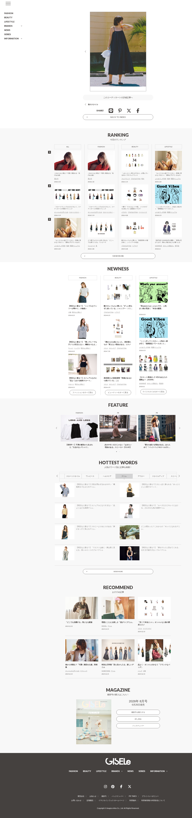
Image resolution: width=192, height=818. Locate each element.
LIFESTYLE (9, 22)
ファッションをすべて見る (83, 392)
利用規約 (132, 800)
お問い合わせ (76, 800)
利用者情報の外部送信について (153, 800)
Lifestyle (153, 278)
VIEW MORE (118, 256)
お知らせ (93, 796)
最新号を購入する (138, 712)
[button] (117, 452)
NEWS (7, 30)
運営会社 (81, 796)
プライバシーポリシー (150, 796)
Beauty (118, 278)
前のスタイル (93, 104)
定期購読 (90, 800)
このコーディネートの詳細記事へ (118, 97)
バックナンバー (138, 726)
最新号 (104, 796)
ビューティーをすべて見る (118, 392)
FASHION (8, 13)
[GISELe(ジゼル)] (118, 761)
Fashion (82, 278)
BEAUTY (8, 17)
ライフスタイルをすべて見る (153, 392)
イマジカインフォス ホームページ (111, 800)
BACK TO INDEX (118, 117)
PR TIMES (133, 796)
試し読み (138, 719)
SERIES (7, 34)
